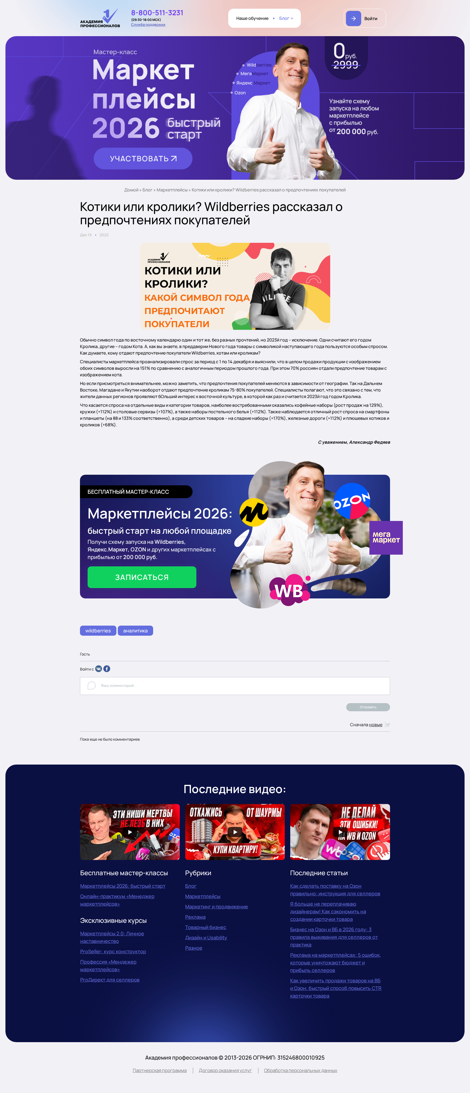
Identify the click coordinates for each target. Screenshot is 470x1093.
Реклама (195, 917)
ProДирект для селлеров (110, 979)
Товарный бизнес (205, 927)
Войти (371, 18)
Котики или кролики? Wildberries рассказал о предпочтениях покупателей (269, 190)
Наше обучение (252, 18)
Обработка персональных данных (300, 1070)
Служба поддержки (148, 24)
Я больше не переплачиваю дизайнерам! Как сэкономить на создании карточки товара (328, 911)
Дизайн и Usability (206, 937)
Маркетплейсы (172, 190)
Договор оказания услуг (225, 1070)
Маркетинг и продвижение (216, 906)
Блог (284, 18)
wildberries (98, 630)
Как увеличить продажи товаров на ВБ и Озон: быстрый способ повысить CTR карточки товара (336, 988)
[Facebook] (106, 670)
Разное (193, 948)
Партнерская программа (160, 1070)
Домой (131, 190)
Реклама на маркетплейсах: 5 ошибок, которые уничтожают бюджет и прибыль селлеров (335, 962)
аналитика (135, 630)
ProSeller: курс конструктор (113, 951)
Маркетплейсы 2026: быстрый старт (122, 886)
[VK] (98, 670)
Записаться (142, 577)
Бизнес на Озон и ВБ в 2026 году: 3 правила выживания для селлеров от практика (334, 937)
